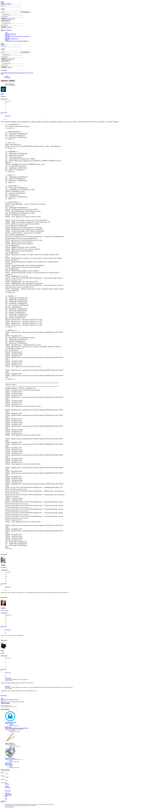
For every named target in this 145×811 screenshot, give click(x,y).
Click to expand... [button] (9, 548)
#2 (1, 584)
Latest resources (5, 709)
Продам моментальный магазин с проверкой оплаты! (16, 728)
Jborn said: (7, 686)
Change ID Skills (9, 764)
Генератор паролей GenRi (10, 722)
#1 (1, 113)
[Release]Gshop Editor (10, 758)
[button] (72, 802)
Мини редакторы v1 (9, 743)
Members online (5, 703)
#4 (1, 670)
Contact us (7, 792)
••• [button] (1, 552)
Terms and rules (8, 794)
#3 (1, 627)
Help (6, 796)
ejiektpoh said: (8, 678)
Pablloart (7, 783)
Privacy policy (8, 795)
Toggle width (16, 72)
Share (2, 557)
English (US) (8, 790)
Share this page (23, 72)
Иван (12, 83)
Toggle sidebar (4, 72)
